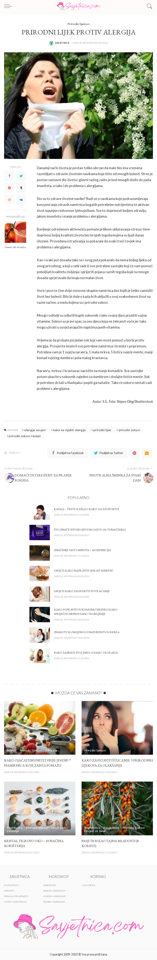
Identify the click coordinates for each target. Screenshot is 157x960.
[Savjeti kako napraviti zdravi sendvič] (39, 573)
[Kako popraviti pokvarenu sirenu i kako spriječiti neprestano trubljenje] (39, 614)
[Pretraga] (148, 6)
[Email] (147, 453)
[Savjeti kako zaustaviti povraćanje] (39, 594)
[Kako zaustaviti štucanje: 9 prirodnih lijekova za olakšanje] (117, 728)
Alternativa (15, 827)
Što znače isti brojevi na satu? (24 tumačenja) (90, 529)
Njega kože (111, 827)
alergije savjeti (35, 430)
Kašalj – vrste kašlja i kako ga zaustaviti (86, 509)
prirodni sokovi (129, 430)
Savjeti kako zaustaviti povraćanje (82, 591)
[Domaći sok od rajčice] (15, 232)
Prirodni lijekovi (78, 24)
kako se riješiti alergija (69, 430)
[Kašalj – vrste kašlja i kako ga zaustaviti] (39, 512)
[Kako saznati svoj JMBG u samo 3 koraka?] (39, 655)
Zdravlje (51, 750)
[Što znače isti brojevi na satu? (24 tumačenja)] (39, 532)
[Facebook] (9, 176)
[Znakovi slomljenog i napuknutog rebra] (39, 635)
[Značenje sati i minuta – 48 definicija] (39, 553)
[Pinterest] (9, 188)
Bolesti (11, 750)
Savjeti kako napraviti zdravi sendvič (83, 570)
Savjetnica (62, 43)
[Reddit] (9, 200)
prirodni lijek (102, 430)
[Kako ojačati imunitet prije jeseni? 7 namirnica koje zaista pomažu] (39, 728)
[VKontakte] (21, 200)
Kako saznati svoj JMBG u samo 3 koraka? (86, 652)
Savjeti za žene (94, 831)
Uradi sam (59, 827)
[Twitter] (21, 176)
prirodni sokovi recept (25, 436)
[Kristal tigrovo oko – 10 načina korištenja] (39, 808)
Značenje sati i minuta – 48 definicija (82, 550)
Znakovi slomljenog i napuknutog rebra (87, 632)
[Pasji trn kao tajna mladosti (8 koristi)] (117, 808)
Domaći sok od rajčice (15, 247)
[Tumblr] (21, 188)
